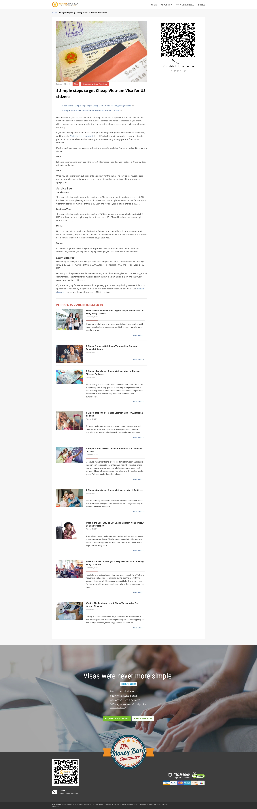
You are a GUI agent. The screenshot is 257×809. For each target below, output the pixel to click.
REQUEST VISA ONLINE (117, 718)
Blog (76, 84)
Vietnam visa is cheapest (81, 136)
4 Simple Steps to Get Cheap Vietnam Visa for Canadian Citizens (91, 110)
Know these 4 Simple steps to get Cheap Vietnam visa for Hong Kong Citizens (96, 105)
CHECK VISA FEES (143, 718)
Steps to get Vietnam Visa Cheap (94, 84)
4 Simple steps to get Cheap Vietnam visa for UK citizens (114, 490)
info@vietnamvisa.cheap (68, 793)
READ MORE (137, 335)
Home (54, 13)
